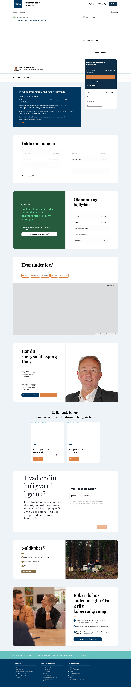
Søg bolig (15, 12)
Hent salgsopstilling (93, 81)
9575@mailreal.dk (29, 387)
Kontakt (72, 677)
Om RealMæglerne (73, 663)
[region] (65, 309)
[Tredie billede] (41, 444)
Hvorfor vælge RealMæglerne (24, 671)
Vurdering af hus (21, 673)
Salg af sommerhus (21, 675)
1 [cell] (107, 165)
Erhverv (72, 671)
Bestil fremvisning (101, 77)
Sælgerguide (20, 668)
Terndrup (22, 12)
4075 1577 (27, 376)
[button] (113, 4)
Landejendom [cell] (104, 153)
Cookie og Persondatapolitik (78, 679)
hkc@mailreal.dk (28, 374)
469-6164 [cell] (55, 153)
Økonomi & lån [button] (92, 85)
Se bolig (37, 459)
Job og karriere (74, 668)
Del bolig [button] (115, 12)
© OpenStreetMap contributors (109, 334)
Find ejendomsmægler (49, 681)
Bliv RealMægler (74, 669)
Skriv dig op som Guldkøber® (51, 677)
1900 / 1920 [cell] (104, 159)
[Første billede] (35, 444)
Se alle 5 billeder (101, 52)
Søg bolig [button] (103, 4)
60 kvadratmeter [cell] (54, 159)
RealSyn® (45, 673)
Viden (18, 677)
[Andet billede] (38, 444)
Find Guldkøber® (47, 675)
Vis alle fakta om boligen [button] (94, 106)
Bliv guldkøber (27, 571)
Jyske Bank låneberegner (38, 234)
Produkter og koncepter (48, 663)
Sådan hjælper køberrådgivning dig (86, 639)
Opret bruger (83, 655)
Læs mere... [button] (22, 122)
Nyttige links (18, 663)
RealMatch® (46, 671)
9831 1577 (27, 389)
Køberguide (19, 669)
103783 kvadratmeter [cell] (52, 165)
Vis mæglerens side (29, 395)
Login (93, 4)
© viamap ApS (98, 334)
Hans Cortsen (29, 5)
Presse (72, 675)
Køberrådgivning (47, 679)
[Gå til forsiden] (18, 4)
